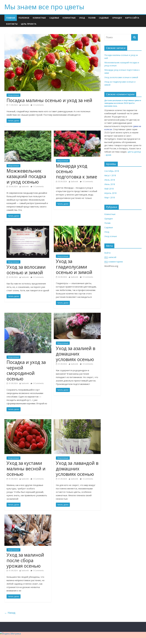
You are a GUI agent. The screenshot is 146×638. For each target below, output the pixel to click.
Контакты (12, 24)
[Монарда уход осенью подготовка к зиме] (77, 132)
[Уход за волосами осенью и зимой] (27, 227)
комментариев (113, 261)
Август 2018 (110, 175)
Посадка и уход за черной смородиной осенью (26, 370)
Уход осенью (13, 95)
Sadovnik (25, 105)
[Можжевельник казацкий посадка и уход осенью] (27, 132)
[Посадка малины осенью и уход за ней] (52, 35)
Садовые (54, 17)
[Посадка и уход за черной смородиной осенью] (27, 314)
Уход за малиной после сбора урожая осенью (25, 560)
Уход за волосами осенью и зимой (26, 269)
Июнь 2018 (109, 184)
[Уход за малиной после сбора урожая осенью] (27, 516)
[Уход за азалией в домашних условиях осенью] (77, 314)
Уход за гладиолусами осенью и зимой (74, 266)
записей (110, 257)
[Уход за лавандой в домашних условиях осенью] (77, 420)
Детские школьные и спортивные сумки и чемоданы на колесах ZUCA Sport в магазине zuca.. (122, 103)
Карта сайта (132, 17)
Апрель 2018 (110, 193)
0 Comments (38, 105)
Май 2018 (109, 188)
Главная (10, 17)
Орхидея (117, 17)
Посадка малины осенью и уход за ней (49, 100)
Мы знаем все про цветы (44, 6)
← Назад (9, 612)
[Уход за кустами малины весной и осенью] (27, 420)
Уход (82, 17)
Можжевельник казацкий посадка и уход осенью (26, 176)
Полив (92, 17)
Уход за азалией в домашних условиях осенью (75, 353)
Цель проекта (28, 24)
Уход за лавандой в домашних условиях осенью (77, 468)
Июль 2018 (109, 179)
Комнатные (39, 17)
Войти (107, 252)
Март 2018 (109, 197)
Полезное (24, 17)
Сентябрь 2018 (111, 171)
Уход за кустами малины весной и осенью (26, 468)
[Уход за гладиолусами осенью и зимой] (77, 227)
